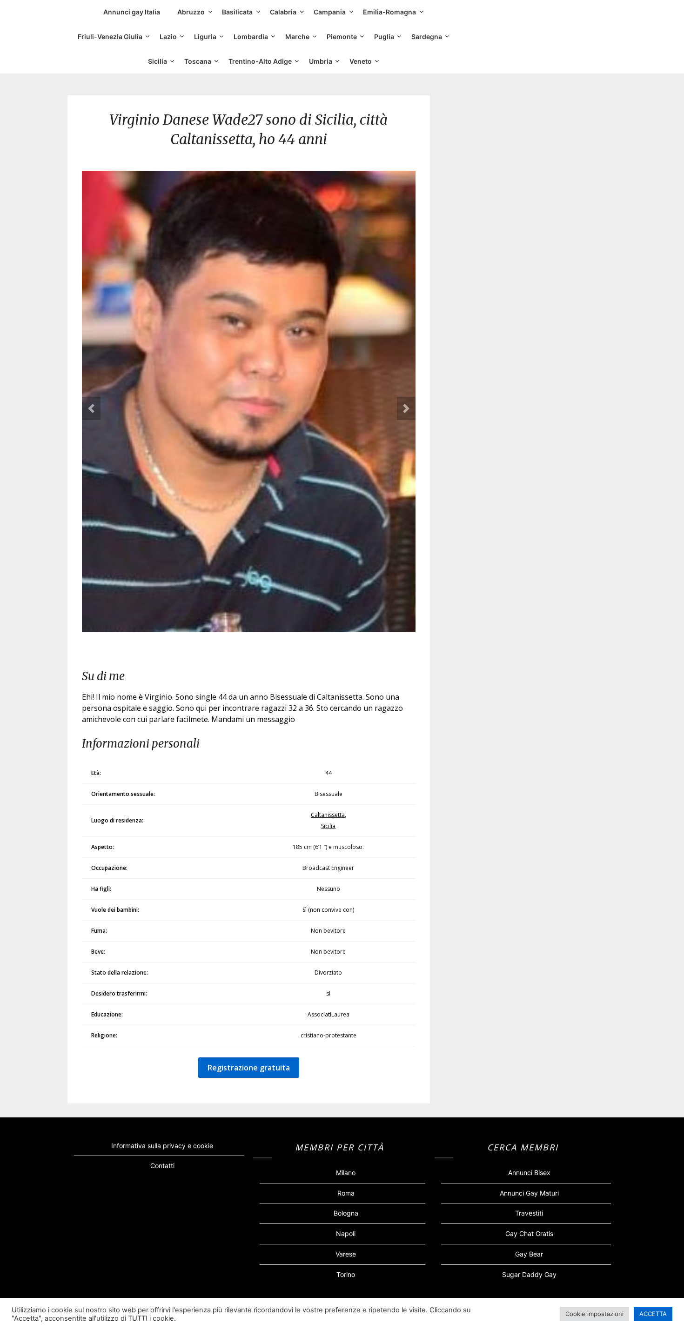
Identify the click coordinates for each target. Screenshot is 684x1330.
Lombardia (251, 36)
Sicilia (157, 61)
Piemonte (342, 36)
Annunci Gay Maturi (529, 1193)
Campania (330, 12)
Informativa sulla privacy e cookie (162, 1146)
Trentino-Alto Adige (260, 61)
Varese (345, 1254)
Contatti (162, 1166)
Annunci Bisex (529, 1172)
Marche (297, 36)
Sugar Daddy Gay (529, 1274)
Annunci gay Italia (131, 12)
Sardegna (426, 36)
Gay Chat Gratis (529, 1233)
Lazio (168, 36)
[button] (91, 408)
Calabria (283, 12)
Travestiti (529, 1213)
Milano (345, 1172)
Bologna (346, 1213)
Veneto (360, 61)
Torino (345, 1274)
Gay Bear (529, 1254)
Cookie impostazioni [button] (594, 1313)
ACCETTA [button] (653, 1313)
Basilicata (237, 12)
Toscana (197, 61)
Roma (346, 1193)
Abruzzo (191, 12)
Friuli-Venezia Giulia (110, 36)
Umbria (320, 61)
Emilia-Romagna (389, 12)
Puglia (384, 36)
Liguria (205, 36)
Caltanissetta (328, 815)
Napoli (345, 1233)
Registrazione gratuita (249, 1068)
